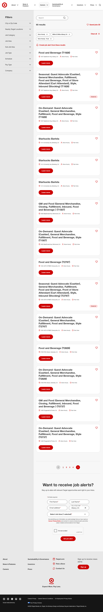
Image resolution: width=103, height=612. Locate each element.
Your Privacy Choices (36, 603)
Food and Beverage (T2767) (54, 262)
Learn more (46, 63)
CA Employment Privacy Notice (63, 598)
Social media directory (9, 602)
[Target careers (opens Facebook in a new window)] (8, 599)
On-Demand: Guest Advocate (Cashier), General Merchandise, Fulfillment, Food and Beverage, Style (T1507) (60, 236)
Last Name (75, 502)
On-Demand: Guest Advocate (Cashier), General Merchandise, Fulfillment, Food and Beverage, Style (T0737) (60, 433)
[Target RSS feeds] (20, 599)
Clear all (94, 34)
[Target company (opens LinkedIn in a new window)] (16, 599)
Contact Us (60, 568)
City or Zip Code (76, 505)
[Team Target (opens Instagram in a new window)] (12, 599)
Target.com (60, 559)
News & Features (25, 5)
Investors (80, 5)
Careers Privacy (32, 598)
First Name (54, 502)
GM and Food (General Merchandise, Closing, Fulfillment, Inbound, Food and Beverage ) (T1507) (60, 206)
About (13, 5)
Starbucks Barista (49, 138)
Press (92, 5)
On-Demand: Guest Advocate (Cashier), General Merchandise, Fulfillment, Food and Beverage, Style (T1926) (60, 112)
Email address (55, 508)
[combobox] (52, 18)
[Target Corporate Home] (4, 5)
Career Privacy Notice (54, 521)
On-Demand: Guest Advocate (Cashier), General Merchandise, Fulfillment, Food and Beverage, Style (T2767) (60, 322)
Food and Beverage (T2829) (54, 348)
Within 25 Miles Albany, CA (59, 35)
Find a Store (60, 564)
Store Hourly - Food (43, 39)
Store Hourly (42, 35)
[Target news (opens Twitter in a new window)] (4, 599)
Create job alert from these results (52, 45)
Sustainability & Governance (57, 5)
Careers (42, 5)
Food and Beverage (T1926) (54, 52)
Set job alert (68, 539)
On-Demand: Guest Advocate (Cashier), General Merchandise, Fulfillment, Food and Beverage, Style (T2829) (60, 374)
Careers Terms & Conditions (45, 598)
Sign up (83, 567)
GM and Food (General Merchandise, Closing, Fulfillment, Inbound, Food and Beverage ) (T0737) (60, 403)
